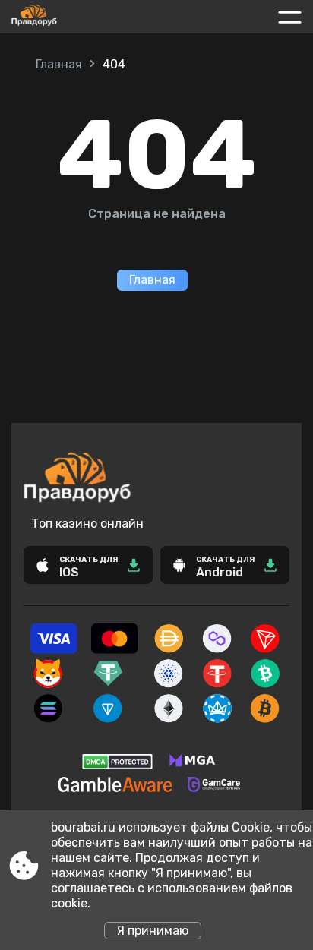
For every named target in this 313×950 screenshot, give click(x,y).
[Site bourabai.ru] (67, 16)
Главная (59, 64)
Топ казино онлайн (87, 523)
